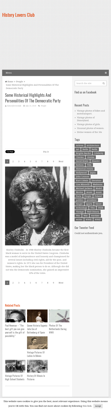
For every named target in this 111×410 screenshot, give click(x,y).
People (19, 81)
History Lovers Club (18, 14)
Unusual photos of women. (90, 128)
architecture (93, 145)
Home (10, 81)
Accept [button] (98, 406)
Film (89, 165)
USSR (100, 208)
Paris (78, 196)
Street (98, 204)
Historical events (84, 169)
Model (99, 188)
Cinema (80, 157)
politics (79, 200)
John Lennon (82, 176)
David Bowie (82, 161)
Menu (9, 73)
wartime (95, 215)
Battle (85, 149)
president (92, 200)
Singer (79, 204)
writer (79, 219)
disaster (96, 161)
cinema (90, 157)
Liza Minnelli (83, 184)
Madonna (97, 184)
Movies (79, 192)
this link (87, 406)
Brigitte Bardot (83, 153)
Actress (79, 145)
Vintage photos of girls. (88, 124)
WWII (88, 219)
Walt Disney (93, 212)
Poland (98, 196)
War (78, 215)
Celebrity (98, 153)
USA (92, 208)
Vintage (80, 212)
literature (96, 180)
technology (81, 208)
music (89, 192)
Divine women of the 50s (89, 132)
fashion (80, 165)
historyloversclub (14, 106)
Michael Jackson (84, 188)
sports (89, 204)
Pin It (46, 152)
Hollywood (81, 173)
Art (77, 149)
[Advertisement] (72, 46)
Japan (93, 173)
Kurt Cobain (82, 180)
